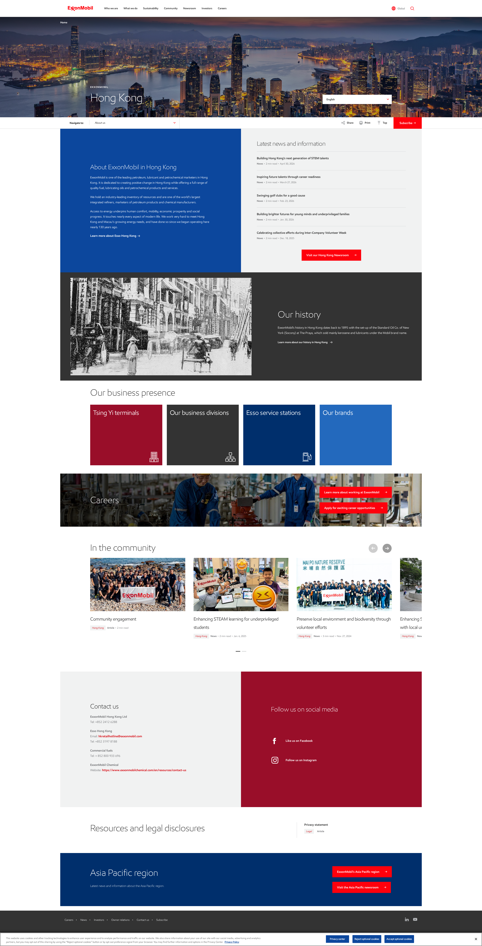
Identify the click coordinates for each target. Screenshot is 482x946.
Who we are (111, 8)
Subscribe (406, 123)
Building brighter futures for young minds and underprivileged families (303, 214)
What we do (130, 8)
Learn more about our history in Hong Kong (303, 342)
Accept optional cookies (399, 939)
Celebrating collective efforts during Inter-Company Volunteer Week (301, 233)
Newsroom (189, 8)
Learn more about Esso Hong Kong (113, 236)
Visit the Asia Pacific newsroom (357, 887)
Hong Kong (98, 627)
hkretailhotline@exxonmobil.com (120, 736)
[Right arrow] (387, 548)
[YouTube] (415, 919)
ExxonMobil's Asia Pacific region (358, 872)
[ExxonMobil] (82, 8)
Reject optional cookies (367, 939)
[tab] (238, 651)
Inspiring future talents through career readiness (288, 177)
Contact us (143, 920)
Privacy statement (316, 824)
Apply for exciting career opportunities (349, 508)
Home (63, 22)
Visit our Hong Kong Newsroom (327, 255)
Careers (222, 8)
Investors (207, 8)
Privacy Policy (232, 942)
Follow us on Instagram (301, 760)
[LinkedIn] (407, 919)
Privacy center (337, 939)
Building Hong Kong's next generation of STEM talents (293, 158)
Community (171, 8)
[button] (398, 8)
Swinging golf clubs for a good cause (281, 195)
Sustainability (150, 8)
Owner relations (120, 920)
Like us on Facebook (299, 741)
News (83, 920)
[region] (241, 939)
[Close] (476, 939)
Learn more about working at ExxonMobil (351, 492)
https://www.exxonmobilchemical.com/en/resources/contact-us (144, 770)
